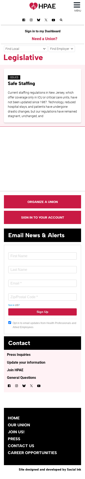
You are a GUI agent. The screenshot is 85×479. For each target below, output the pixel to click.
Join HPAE (15, 370)
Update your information (26, 362)
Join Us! (16, 432)
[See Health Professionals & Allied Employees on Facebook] (24, 20)
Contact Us (21, 445)
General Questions (21, 378)
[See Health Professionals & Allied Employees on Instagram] (31, 20)
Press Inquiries (19, 355)
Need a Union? (44, 38)
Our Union (19, 425)
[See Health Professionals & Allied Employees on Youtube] (53, 20)
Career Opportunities (32, 452)
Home (14, 418)
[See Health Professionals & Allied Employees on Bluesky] (38, 20)
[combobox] (26, 49)
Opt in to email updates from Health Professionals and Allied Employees (44, 325)
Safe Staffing (21, 83)
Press (14, 438)
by (50, 469)
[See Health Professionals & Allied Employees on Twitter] (46, 20)
